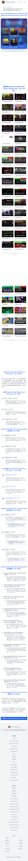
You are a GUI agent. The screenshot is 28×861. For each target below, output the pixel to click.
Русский (7, 851)
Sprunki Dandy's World (14, 809)
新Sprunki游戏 (14, 751)
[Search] (18, 2)
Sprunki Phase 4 (14, 764)
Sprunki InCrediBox (14, 741)
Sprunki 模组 (14, 767)
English (7, 838)
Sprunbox (14, 777)
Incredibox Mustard (14, 811)
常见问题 (14, 759)
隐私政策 (14, 791)
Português (7, 848)
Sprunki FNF (14, 814)
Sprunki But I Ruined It (14, 825)
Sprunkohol (4, 708)
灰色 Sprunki (14, 801)
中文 (21, 838)
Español (21, 846)
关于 (14, 762)
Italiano (20, 848)
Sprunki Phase (9, 7)
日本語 (20, 840)
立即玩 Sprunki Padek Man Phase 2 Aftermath (14, 718)
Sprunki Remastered (14, 806)
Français (21, 843)
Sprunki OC (14, 819)
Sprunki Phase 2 (14, 769)
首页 (4, 7)
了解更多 (14, 796)
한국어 (7, 846)
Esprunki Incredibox (14, 743)
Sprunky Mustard (14, 827)
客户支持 (14, 788)
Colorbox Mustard (14, 798)
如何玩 (14, 756)
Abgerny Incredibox (14, 804)
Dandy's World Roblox (14, 822)
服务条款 (14, 793)
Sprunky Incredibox (14, 780)
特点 (14, 754)
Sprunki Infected (14, 749)
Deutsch (7, 843)
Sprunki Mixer (14, 830)
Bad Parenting (14, 775)
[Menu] (24, 2)
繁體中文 (7, 840)
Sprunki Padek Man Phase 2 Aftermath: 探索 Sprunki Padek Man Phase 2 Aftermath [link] (13, 9)
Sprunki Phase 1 (14, 817)
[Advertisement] (14, 66)
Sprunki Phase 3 (14, 772)
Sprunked (14, 746)
